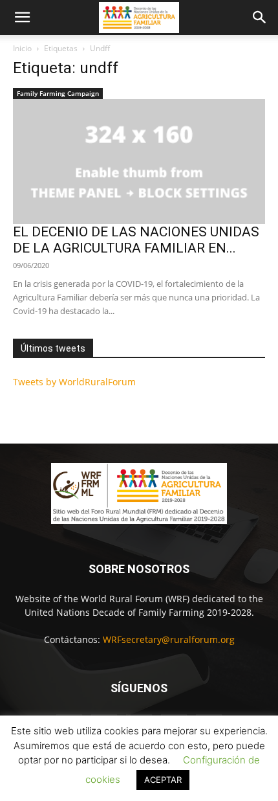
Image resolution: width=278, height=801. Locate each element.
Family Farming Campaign (58, 93)
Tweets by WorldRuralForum (74, 382)
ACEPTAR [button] (163, 779)
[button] (22, 17)
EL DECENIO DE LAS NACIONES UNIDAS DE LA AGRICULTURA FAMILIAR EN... (136, 240)
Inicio (22, 48)
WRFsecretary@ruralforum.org (169, 639)
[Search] (260, 17)
